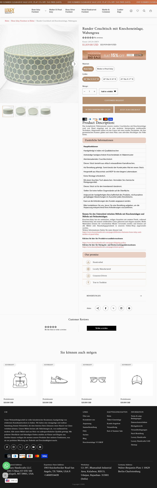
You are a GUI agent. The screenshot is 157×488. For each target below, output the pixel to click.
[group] (8, 111)
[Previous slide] (4, 64)
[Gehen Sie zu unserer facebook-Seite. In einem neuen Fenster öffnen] (7, 447)
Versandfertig (112, 427)
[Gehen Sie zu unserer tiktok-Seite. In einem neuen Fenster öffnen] (27, 447)
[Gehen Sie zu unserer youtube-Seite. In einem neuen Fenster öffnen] (33, 447)
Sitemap (134, 445)
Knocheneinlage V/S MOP (93, 442)
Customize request (114, 100)
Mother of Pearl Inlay (105, 69)
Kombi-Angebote (113, 423)
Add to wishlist (107, 91)
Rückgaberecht (137, 426)
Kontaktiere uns (89, 420)
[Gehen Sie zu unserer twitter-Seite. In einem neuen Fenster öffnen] (20, 447)
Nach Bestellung (137, 433)
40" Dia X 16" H (109, 79)
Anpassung (87, 423)
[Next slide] (74, 64)
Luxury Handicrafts (138, 437)
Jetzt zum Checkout (130, 110)
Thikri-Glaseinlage (114, 420)
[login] (131, 10)
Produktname (9, 399)
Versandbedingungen (139, 430)
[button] (88, 38)
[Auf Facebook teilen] (105, 308)
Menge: (85, 86)
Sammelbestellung (90, 427)
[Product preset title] (20, 380)
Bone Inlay (88, 69)
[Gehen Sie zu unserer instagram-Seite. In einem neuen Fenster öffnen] (13, 447)
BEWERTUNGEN (94, 296)
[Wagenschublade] (150, 10)
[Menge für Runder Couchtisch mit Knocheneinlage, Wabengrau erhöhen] (94, 91)
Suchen (85, 435)
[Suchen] (144, 10)
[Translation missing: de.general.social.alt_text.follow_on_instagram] (121, 308)
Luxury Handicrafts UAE (140, 441)
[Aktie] (97, 308)
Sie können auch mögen (78, 352)
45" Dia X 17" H (127, 79)
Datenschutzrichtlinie (139, 422)
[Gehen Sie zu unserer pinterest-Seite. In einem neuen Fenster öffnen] (40, 447)
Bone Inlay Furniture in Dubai (22, 21)
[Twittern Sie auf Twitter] (113, 308)
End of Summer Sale (115, 431)
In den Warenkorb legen (97, 110)
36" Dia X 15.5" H (91, 79)
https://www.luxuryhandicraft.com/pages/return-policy (103, 247)
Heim (7, 21)
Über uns (86, 416)
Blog (84, 438)
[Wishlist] (137, 10)
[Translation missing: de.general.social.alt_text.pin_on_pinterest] (129, 308)
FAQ (84, 431)
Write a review (101, 328)
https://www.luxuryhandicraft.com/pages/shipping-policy (104, 243)
